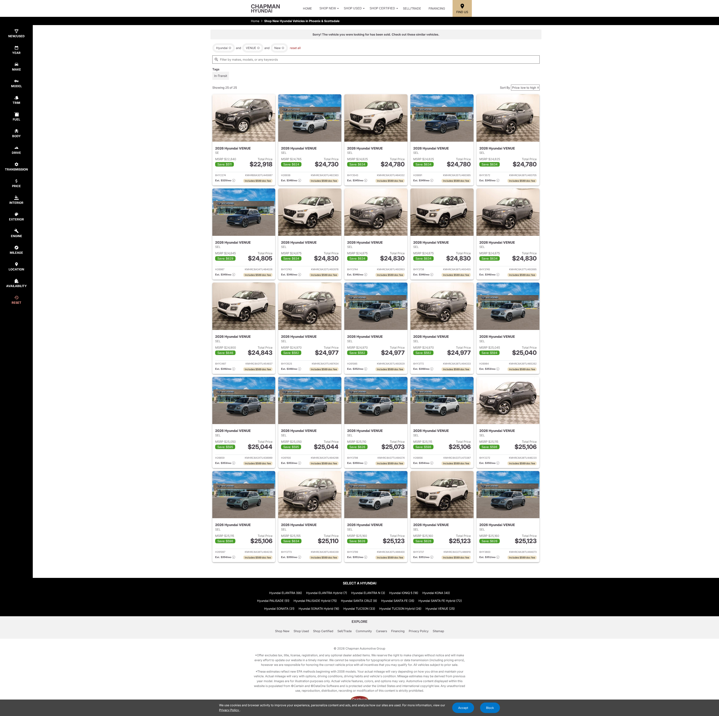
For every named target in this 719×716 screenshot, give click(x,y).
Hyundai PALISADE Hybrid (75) (315, 601)
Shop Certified (382, 8)
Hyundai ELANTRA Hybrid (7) (326, 593)
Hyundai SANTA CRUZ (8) (359, 601)
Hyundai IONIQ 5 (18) (403, 593)
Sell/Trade (412, 8)
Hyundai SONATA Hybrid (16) (319, 608)
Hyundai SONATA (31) (279, 608)
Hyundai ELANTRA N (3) (368, 593)
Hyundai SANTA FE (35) (397, 601)
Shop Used (353, 8)
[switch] (220, 76)
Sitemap (438, 631)
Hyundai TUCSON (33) (359, 608)
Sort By (505, 87)
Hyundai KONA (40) (436, 593)
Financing (437, 8)
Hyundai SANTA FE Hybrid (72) (440, 601)
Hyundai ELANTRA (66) (285, 593)
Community (364, 631)
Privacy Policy (419, 631)
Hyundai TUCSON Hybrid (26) (400, 608)
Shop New (327, 8)
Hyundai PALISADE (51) (273, 601)
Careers (381, 631)
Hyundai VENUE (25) (440, 608)
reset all (295, 48)
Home (307, 8)
